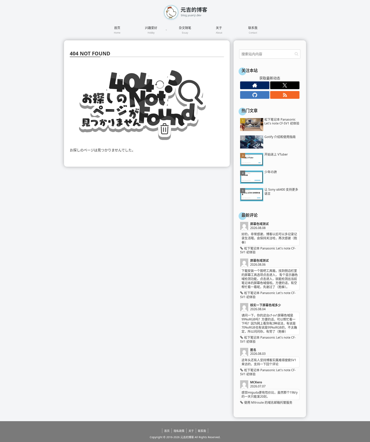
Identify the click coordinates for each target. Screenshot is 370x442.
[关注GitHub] (255, 95)
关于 (191, 431)
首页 (167, 431)
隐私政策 (179, 431)
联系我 (202, 431)
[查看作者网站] (255, 85)
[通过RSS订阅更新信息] (285, 95)
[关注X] (285, 85)
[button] (296, 54)
